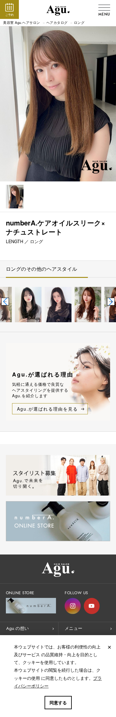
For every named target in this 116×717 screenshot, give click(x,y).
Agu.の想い (17, 628)
